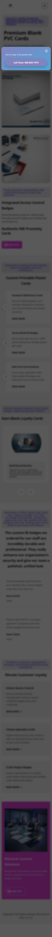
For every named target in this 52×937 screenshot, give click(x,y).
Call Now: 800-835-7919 (26, 62)
